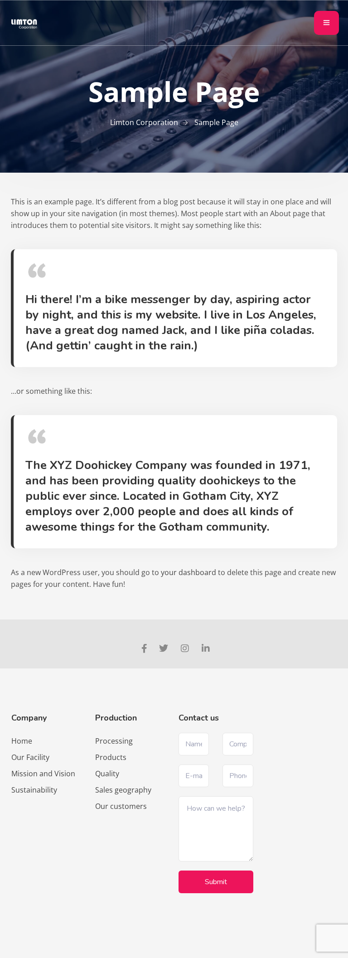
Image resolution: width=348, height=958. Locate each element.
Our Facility (30, 757)
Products (110, 757)
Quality (107, 774)
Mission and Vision (43, 774)
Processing (114, 741)
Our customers (121, 806)
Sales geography (123, 790)
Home (21, 741)
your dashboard (188, 572)
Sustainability (34, 790)
